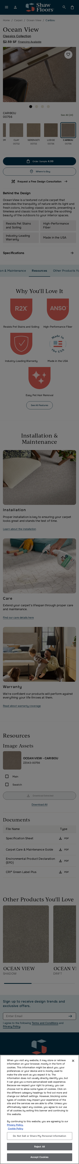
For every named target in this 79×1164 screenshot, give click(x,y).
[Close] (73, 1061)
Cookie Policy (15, 1128)
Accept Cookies (39, 1157)
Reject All (39, 1146)
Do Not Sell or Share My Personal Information (39, 1135)
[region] (39, 1109)
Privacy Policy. (15, 1124)
